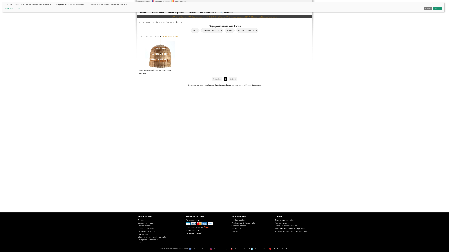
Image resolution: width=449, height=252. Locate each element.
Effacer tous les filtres (171, 36)
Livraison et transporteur (147, 231)
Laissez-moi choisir (12, 8)
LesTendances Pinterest (241, 249)
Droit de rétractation (145, 226)
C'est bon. (437, 8)
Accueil (141, 22)
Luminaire (160, 22)
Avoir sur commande (146, 228)
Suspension (170, 22)
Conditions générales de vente (243, 223)
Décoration (150, 22)
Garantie (141, 220)
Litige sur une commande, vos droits (152, 237)
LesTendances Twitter (260, 249)
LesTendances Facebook (200, 249)
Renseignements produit (284, 220)
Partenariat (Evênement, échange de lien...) (291, 228)
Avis (139, 242)
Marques (235, 231)
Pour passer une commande (285, 223)
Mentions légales (238, 220)
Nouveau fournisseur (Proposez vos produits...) (292, 231)
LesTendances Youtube (280, 249)
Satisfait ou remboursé (146, 223)
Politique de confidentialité (148, 240)
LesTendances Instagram (221, 249)
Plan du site (236, 228)
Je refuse (427, 8)
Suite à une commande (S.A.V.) (286, 226)
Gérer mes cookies (239, 226)
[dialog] (223, 7)
